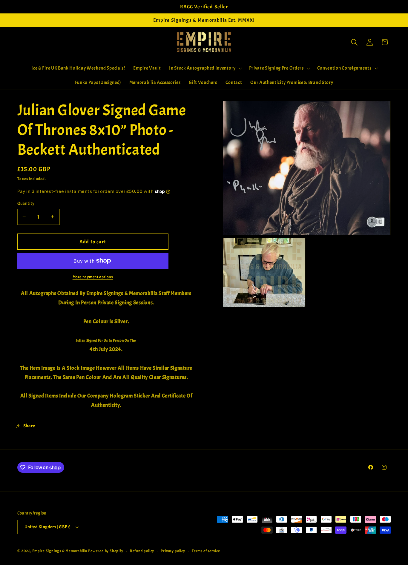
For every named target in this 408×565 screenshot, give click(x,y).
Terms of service (206, 551)
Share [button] (29, 426)
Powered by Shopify (105, 551)
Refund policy (142, 551)
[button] (205, 68)
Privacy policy (173, 551)
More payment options (93, 277)
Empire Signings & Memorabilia (59, 551)
